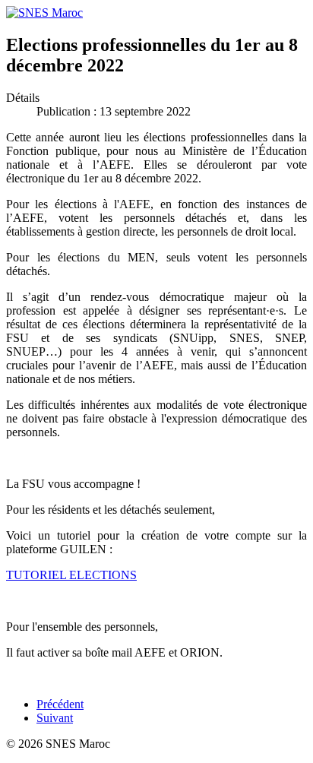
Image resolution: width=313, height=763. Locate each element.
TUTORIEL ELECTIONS (71, 574)
